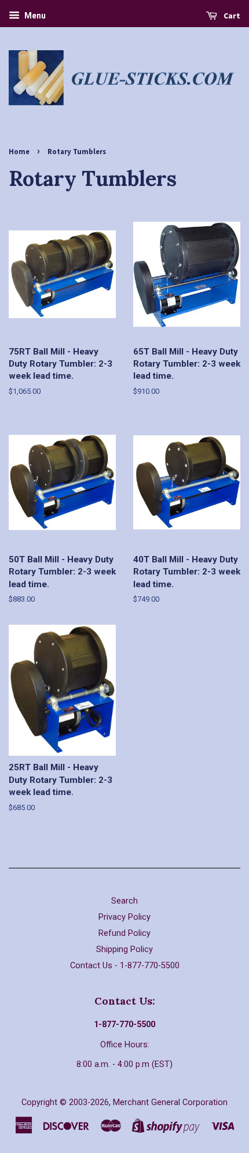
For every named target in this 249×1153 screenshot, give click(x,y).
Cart (231, 15)
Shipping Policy (124, 949)
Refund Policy (124, 933)
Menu (34, 15)
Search (124, 901)
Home (19, 151)
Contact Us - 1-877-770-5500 (125, 966)
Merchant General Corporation (170, 1102)
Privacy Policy (124, 917)
